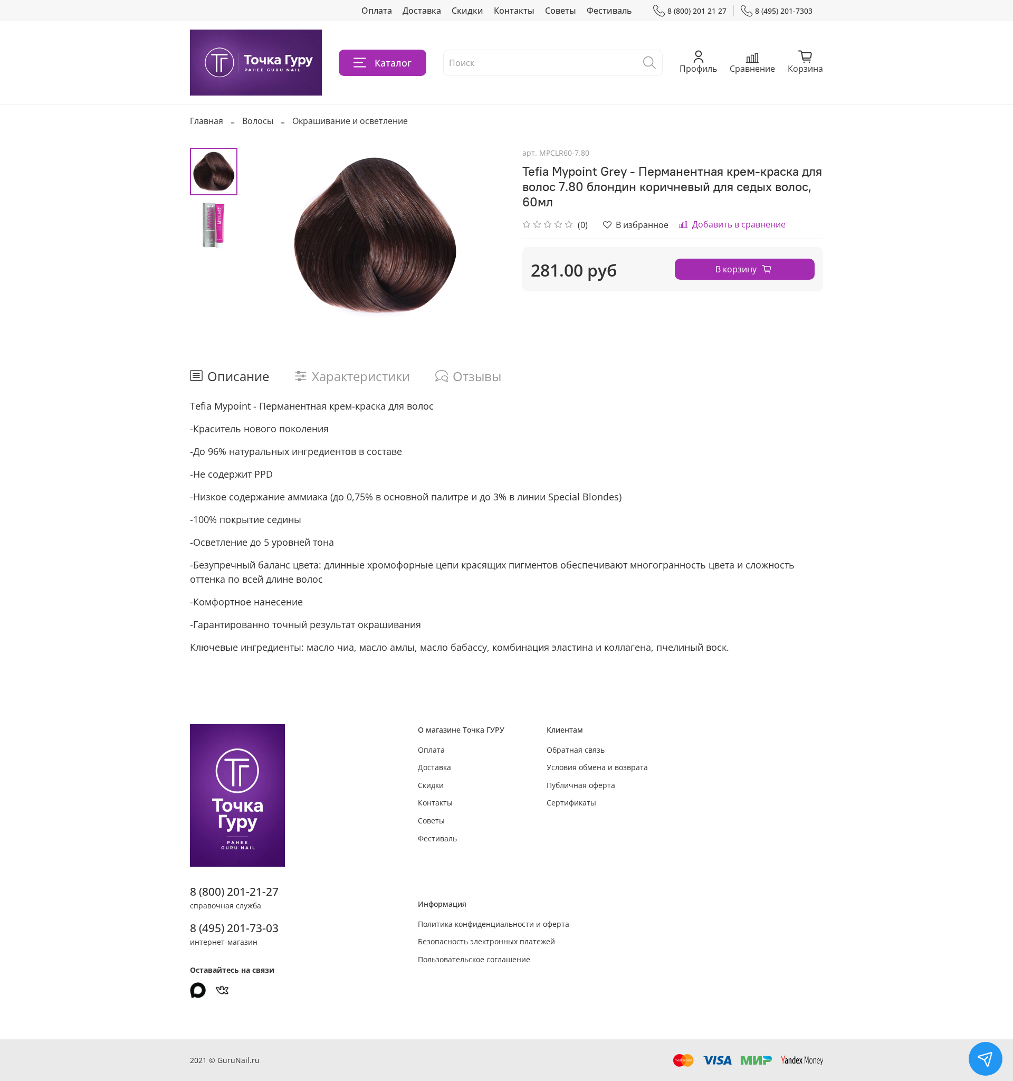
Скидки (467, 10)
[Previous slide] (263, 235)
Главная (206, 121)
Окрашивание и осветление (350, 121)
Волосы (257, 121)
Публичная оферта (581, 785)
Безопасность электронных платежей (486, 941)
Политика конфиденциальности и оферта (493, 924)
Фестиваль (609, 10)
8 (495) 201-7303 (784, 11)
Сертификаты (571, 803)
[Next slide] (485, 235)
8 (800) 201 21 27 (697, 11)
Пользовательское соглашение (474, 959)
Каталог (393, 62)
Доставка (422, 10)
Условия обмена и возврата (597, 767)
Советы (560, 10)
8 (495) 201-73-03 (234, 928)
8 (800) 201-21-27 (234, 891)
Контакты (514, 10)
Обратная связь (576, 750)
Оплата (376, 10)
